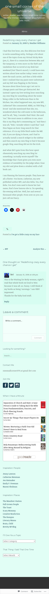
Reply (6, 301)
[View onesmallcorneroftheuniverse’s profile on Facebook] (5, 385)
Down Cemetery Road (13, 436)
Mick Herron (8, 438)
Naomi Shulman (10, 486)
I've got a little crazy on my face (25, 234)
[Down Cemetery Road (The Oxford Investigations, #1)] (43, 440)
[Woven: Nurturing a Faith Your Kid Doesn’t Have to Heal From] (43, 431)
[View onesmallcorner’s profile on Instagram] (17, 385)
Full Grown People (11, 504)
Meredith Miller (9, 432)
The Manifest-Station (12, 501)
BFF (6, 249)
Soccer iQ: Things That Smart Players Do (21, 417)
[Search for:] (24, 355)
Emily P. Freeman (10, 483)
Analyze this (38, 249)
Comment (38, 338)
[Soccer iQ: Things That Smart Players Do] (43, 423)
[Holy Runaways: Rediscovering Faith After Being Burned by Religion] (43, 449)
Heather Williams (37, 43)
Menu (24, 31)
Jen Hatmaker (9, 480)
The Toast (7, 507)
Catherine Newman (11, 477)
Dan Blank (8, 420)
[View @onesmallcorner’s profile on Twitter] (11, 385)
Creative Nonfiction (11, 514)
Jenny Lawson (9, 473)
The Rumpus (8, 517)
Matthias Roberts (10, 450)
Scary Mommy (9, 510)
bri (12, 274)
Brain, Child (8, 523)
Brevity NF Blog (9, 526)
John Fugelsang (9, 413)
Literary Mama (9, 520)
